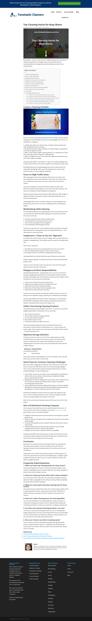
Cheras (50, 572)
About (69, 569)
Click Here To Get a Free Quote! (70, 3)
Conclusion (28, 91)
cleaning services (59, 410)
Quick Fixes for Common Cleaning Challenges (36, 87)
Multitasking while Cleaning (32, 78)
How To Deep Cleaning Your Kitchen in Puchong (37, 536)
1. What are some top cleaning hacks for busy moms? (41, 95)
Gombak (50, 588)
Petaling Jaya (51, 595)
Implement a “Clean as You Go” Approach (35, 80)
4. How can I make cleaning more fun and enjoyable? (41, 100)
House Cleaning (34, 576)
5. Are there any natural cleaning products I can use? (41, 101)
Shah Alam (51, 608)
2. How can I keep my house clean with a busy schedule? (42, 96)
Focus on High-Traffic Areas (32, 76)
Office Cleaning (34, 579)
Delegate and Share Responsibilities (34, 82)
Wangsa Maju (51, 582)
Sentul (50, 575)
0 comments (45, 27)
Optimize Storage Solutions (32, 85)
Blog (77, 12)
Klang (49, 592)
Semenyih (51, 605)
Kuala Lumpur (52, 565)
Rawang (50, 602)
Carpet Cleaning (34, 565)
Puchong (50, 598)
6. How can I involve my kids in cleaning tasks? (39, 103)
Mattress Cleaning (35, 568)
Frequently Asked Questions (33, 93)
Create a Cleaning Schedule (32, 74)
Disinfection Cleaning (35, 571)
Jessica (27, 27)
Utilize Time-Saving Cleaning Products (34, 83)
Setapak (50, 578)
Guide (39, 27)
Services (58, 12)
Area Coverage (68, 12)
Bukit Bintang (51, 569)
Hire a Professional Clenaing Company (34, 89)
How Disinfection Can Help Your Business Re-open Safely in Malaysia (43, 538)
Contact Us (65, 17)
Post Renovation (34, 573)
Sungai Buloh (51, 611)
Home (53, 12)
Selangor (50, 585)
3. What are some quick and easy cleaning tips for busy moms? (43, 98)
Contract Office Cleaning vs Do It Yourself (35, 534)
